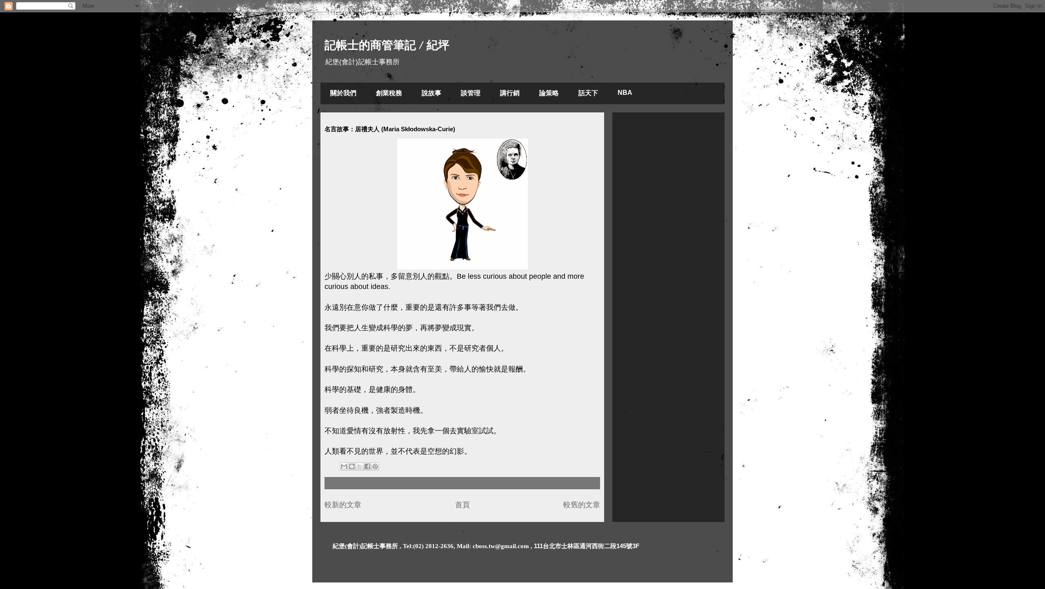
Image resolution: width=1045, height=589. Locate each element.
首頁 (462, 505)
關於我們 (343, 93)
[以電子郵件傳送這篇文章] (344, 466)
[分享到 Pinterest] (375, 466)
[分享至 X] (360, 466)
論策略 (549, 93)
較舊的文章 (581, 505)
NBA (625, 92)
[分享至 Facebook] (367, 466)
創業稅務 (389, 93)
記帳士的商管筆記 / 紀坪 (387, 45)
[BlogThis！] (352, 466)
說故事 (431, 93)
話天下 (588, 93)
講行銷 (510, 93)
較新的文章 (343, 505)
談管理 (470, 93)
